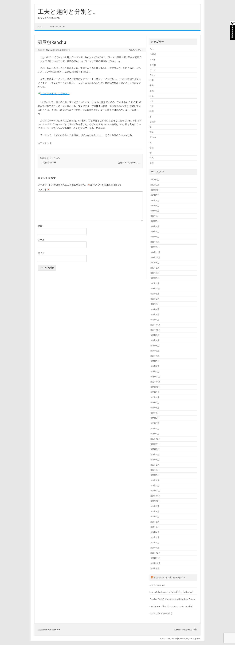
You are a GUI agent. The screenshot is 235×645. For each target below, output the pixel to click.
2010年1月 (154, 283)
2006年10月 (154, 387)
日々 (151, 101)
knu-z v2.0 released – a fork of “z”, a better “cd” (171, 592)
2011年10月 (154, 257)
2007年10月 (154, 330)
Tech (151, 49)
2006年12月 (154, 376)
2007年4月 (154, 356)
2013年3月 (154, 221)
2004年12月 (154, 490)
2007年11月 (154, 325)
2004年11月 (154, 496)
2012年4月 (154, 242)
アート (152, 59)
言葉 (151, 132)
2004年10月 (154, 501)
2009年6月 (154, 294)
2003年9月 (154, 568)
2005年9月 (154, 449)
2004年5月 (154, 527)
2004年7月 (154, 516)
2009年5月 (154, 299)
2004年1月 (154, 548)
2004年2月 (154, 542)
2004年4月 (154, 532)
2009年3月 (154, 304)
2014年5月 (154, 200)
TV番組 (152, 54)
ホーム (40, 26)
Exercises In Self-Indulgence (169, 577)
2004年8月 (154, 511)
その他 (152, 65)
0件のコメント (136, 50)
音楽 (151, 147)
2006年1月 (154, 433)
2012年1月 (154, 247)
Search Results (57, 26)
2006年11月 (154, 382)
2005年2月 (154, 480)
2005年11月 (154, 444)
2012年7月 (154, 226)
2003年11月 (154, 558)
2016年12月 (154, 190)
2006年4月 (154, 418)
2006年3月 (154, 423)
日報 (151, 106)
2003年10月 (154, 563)
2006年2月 (154, 428)
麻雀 (151, 163)
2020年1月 (154, 179)
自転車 (152, 122)
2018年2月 (154, 185)
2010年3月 (154, 278)
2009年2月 (154, 309)
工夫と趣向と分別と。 (68, 11)
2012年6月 (154, 231)
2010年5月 (154, 268)
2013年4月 (154, 216)
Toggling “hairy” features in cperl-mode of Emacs (172, 599)
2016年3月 (154, 195)
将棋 (151, 96)
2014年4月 (154, 205)
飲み (151, 158)
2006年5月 (154, 413)
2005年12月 (154, 439)
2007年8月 (154, 335)
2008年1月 (154, 319)
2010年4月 (154, 273)
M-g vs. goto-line (157, 585)
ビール (152, 70)
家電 (151, 90)
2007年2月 (154, 366)
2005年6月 (154, 459)
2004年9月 (154, 506)
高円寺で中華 (48, 162)
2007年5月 (154, 351)
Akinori (49, 50)
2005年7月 (154, 454)
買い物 (152, 137)
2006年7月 (154, 402)
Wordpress (195, 638)
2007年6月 (154, 345)
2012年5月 (154, 236)
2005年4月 (154, 470)
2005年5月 (154, 465)
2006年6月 (154, 408)
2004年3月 (154, 537)
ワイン (152, 75)
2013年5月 (154, 211)
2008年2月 (154, 314)
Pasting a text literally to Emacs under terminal (170, 606)
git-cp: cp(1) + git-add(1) (160, 613)
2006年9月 (154, 392)
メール (41, 239)
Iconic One (165, 638)
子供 (151, 85)
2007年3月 (154, 361)
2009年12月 (154, 288)
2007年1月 (154, 371)
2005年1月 (154, 485)
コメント (44, 189)
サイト (41, 253)
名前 (40, 226)
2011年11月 (154, 252)
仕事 (151, 80)
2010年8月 (154, 262)
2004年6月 (154, 522)
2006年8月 (154, 397)
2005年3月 (154, 475)
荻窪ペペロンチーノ (129, 162)
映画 (151, 111)
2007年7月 (154, 340)
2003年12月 (154, 553)
